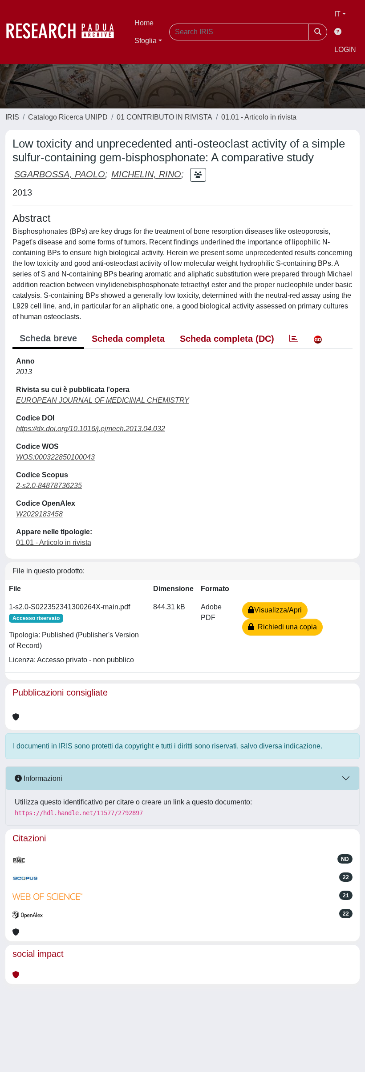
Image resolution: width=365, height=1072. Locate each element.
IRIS (12, 117)
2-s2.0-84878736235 (49, 485)
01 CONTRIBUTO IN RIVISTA (164, 117)
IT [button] (337, 14)
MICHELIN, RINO (146, 174)
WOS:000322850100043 (55, 457)
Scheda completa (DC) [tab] (227, 339)
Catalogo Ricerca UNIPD (68, 117)
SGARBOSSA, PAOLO (59, 174)
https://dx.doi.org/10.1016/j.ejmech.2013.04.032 (90, 428)
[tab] (294, 338)
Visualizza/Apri (278, 610)
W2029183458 (39, 514)
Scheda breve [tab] (48, 338)
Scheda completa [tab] (128, 339)
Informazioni (42, 778)
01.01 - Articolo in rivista (258, 117)
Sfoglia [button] (145, 40)
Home (144, 23)
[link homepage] (64, 32)
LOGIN (345, 49)
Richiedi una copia (285, 627)
